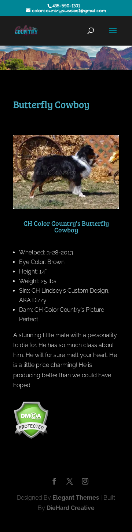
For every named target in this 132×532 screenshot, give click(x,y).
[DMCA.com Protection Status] (31, 436)
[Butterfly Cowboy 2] (66, 206)
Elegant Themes (75, 497)
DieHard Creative (71, 507)
